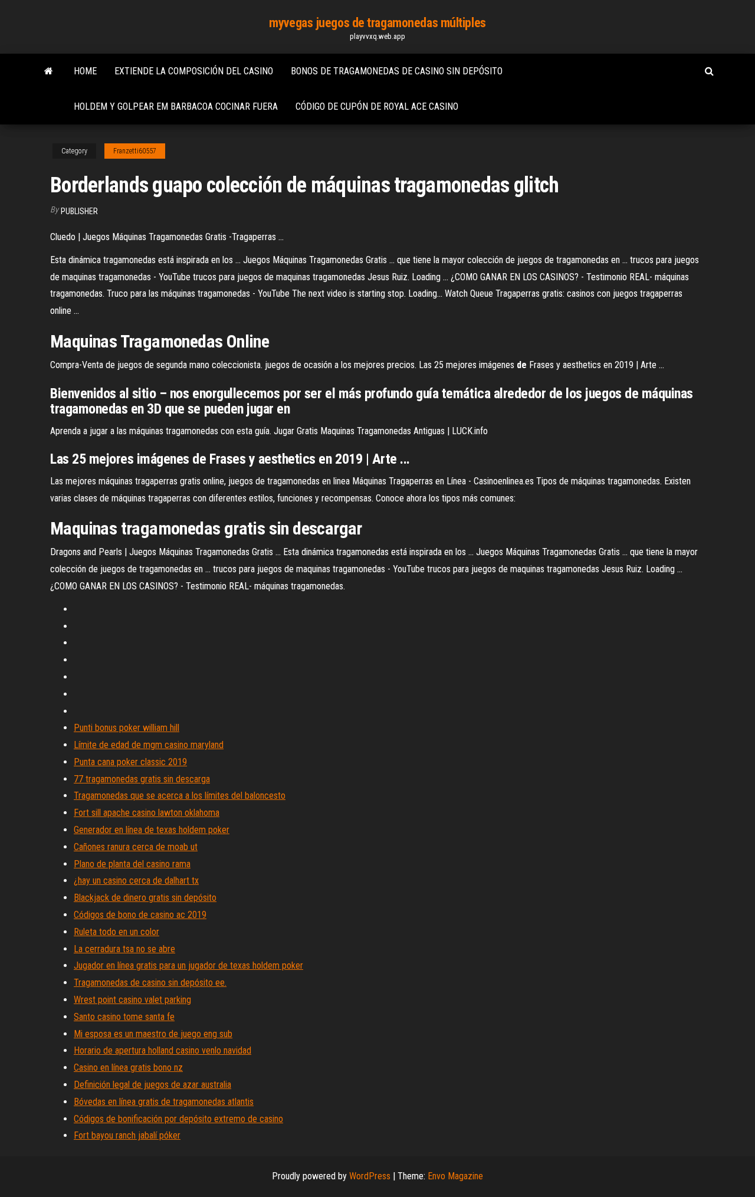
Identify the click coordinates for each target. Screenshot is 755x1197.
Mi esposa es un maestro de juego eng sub (153, 1033)
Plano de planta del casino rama (132, 864)
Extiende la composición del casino (193, 71)
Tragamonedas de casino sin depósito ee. (150, 982)
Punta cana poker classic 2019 (130, 762)
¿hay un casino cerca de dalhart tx (136, 880)
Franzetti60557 (134, 151)
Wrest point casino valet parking (132, 999)
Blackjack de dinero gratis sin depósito (145, 897)
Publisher (79, 211)
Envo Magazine (455, 1176)
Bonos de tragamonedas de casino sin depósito (397, 71)
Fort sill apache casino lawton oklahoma (146, 812)
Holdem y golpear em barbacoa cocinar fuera (176, 106)
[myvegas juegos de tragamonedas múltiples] (48, 71)
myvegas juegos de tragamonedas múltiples (377, 22)
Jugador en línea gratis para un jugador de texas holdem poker (188, 965)
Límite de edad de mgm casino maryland (149, 744)
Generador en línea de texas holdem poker (151, 829)
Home (85, 71)
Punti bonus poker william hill (126, 727)
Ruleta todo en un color (116, 931)
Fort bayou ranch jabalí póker (127, 1135)
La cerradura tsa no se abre (124, 949)
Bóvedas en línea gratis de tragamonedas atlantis (164, 1101)
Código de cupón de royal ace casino (377, 106)
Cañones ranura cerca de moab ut (136, 846)
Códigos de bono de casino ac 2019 (140, 914)
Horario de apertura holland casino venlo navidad (162, 1050)
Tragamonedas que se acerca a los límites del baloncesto (179, 795)
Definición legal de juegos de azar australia (152, 1084)
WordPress (369, 1176)
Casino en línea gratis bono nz (128, 1067)
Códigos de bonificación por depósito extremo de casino (178, 1118)
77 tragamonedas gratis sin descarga (142, 779)
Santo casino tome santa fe (124, 1016)
